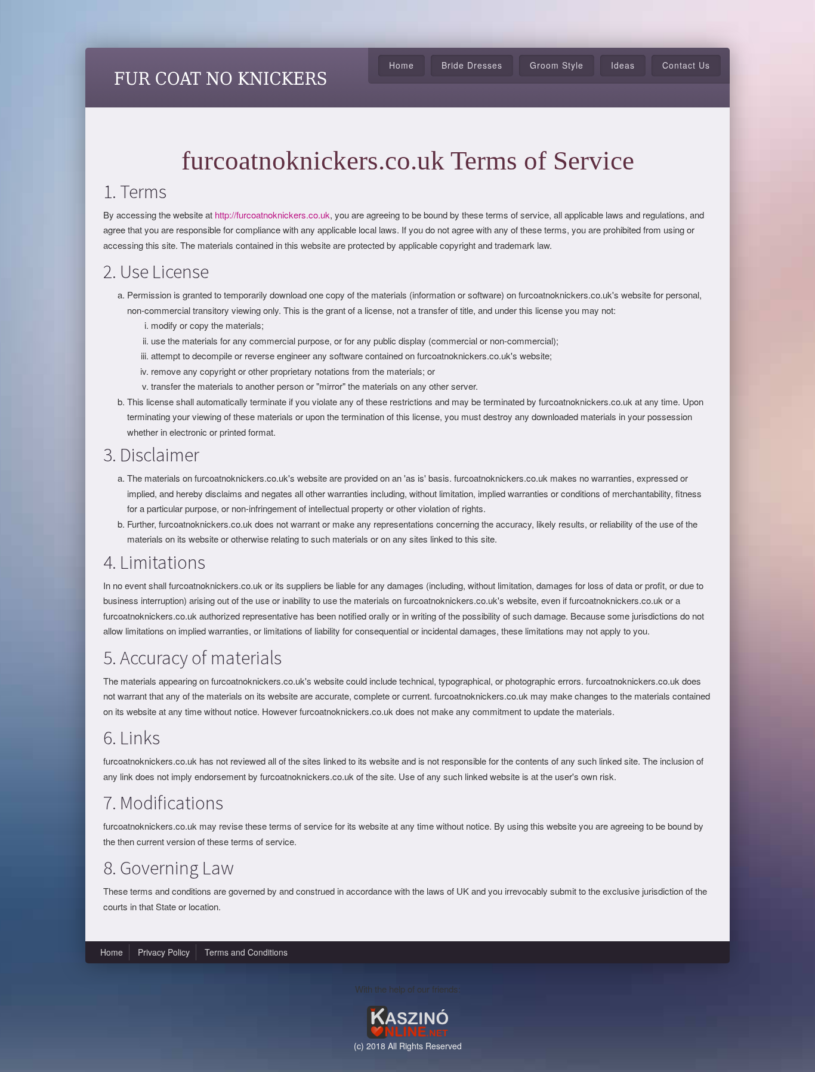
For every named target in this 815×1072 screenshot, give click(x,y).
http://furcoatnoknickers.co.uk (272, 214)
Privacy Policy (164, 952)
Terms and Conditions (246, 952)
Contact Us (686, 65)
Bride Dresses (472, 65)
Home (401, 65)
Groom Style (557, 65)
